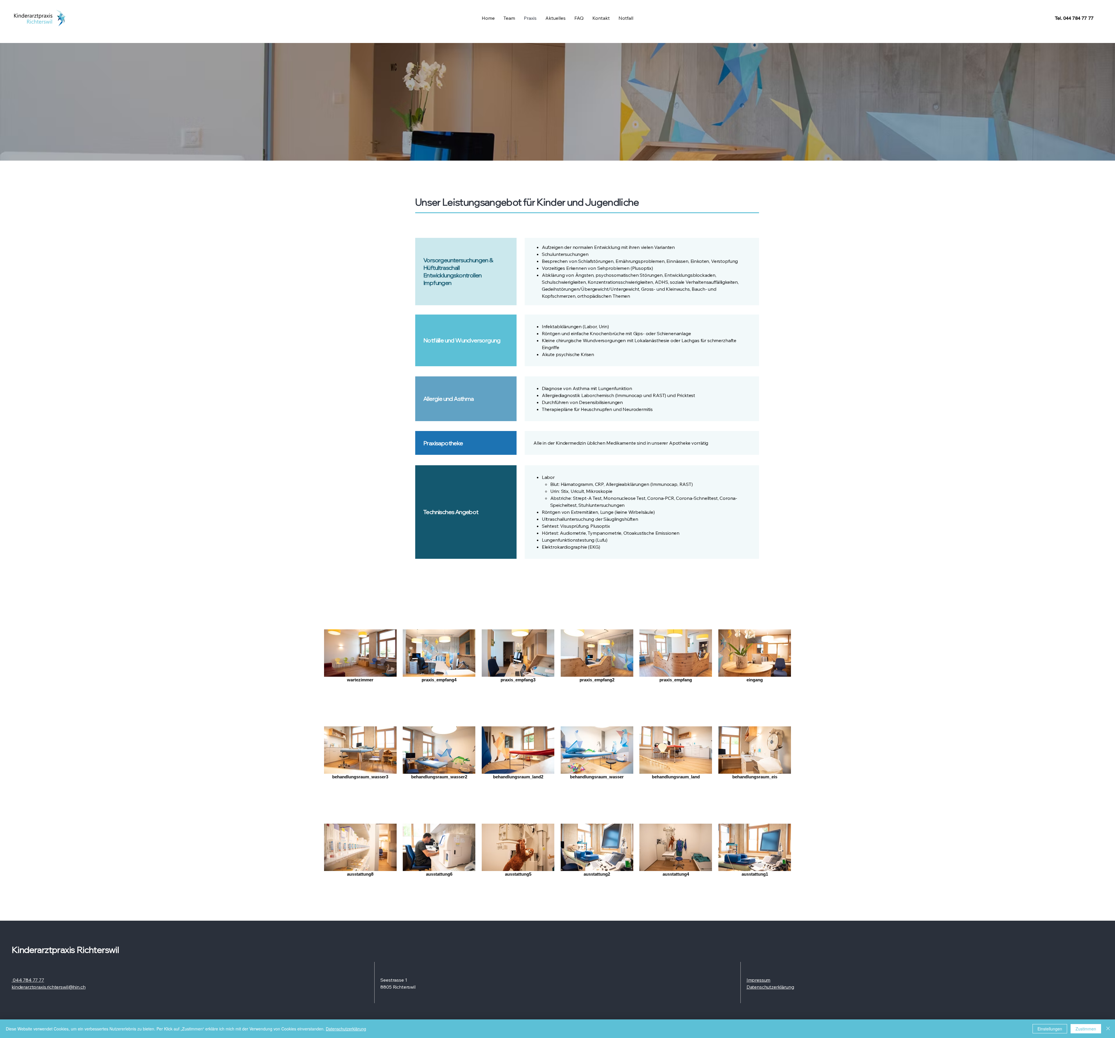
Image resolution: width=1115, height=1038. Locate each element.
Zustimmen (1086, 1029)
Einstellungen (1049, 1029)
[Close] (1108, 1028)
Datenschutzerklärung (346, 1029)
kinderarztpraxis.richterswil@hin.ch (48, 987)
